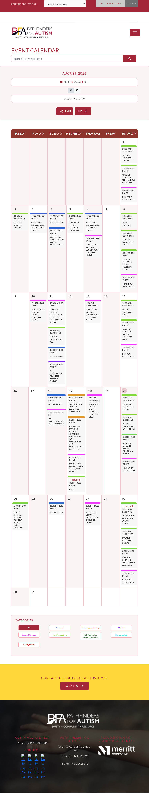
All (29, 628)
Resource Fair (121, 635)
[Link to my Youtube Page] (36, 766)
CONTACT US (72, 686)
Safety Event (28, 645)
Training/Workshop (90, 628)
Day (86, 81)
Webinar (121, 628)
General (59, 628)
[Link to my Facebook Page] (23, 766)
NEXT (82, 111)
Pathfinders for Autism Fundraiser (90, 636)
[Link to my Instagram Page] (43, 766)
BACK (65, 111)
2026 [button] (79, 98)
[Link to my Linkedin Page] (30, 766)
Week (77, 81)
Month (67, 81)
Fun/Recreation (60, 635)
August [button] (68, 98)
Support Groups (29, 635)
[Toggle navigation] (135, 32)
